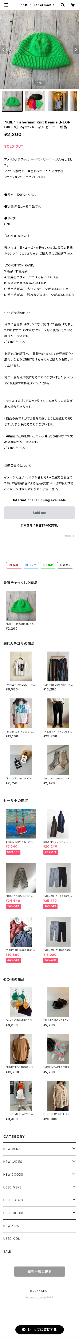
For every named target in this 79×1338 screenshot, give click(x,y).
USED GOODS (13, 1213)
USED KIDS (11, 1238)
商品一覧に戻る (39, 1272)
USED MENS (12, 1187)
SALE (7, 1251)
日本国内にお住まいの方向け (40, 525)
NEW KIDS (11, 1226)
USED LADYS (13, 1200)
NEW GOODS (13, 1174)
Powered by (35, 1297)
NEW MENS (11, 1149)
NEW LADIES (12, 1161)
